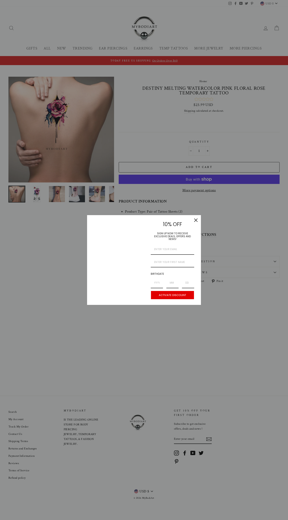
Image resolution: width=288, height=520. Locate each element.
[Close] (196, 220)
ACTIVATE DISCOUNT (172, 295)
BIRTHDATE (157, 274)
